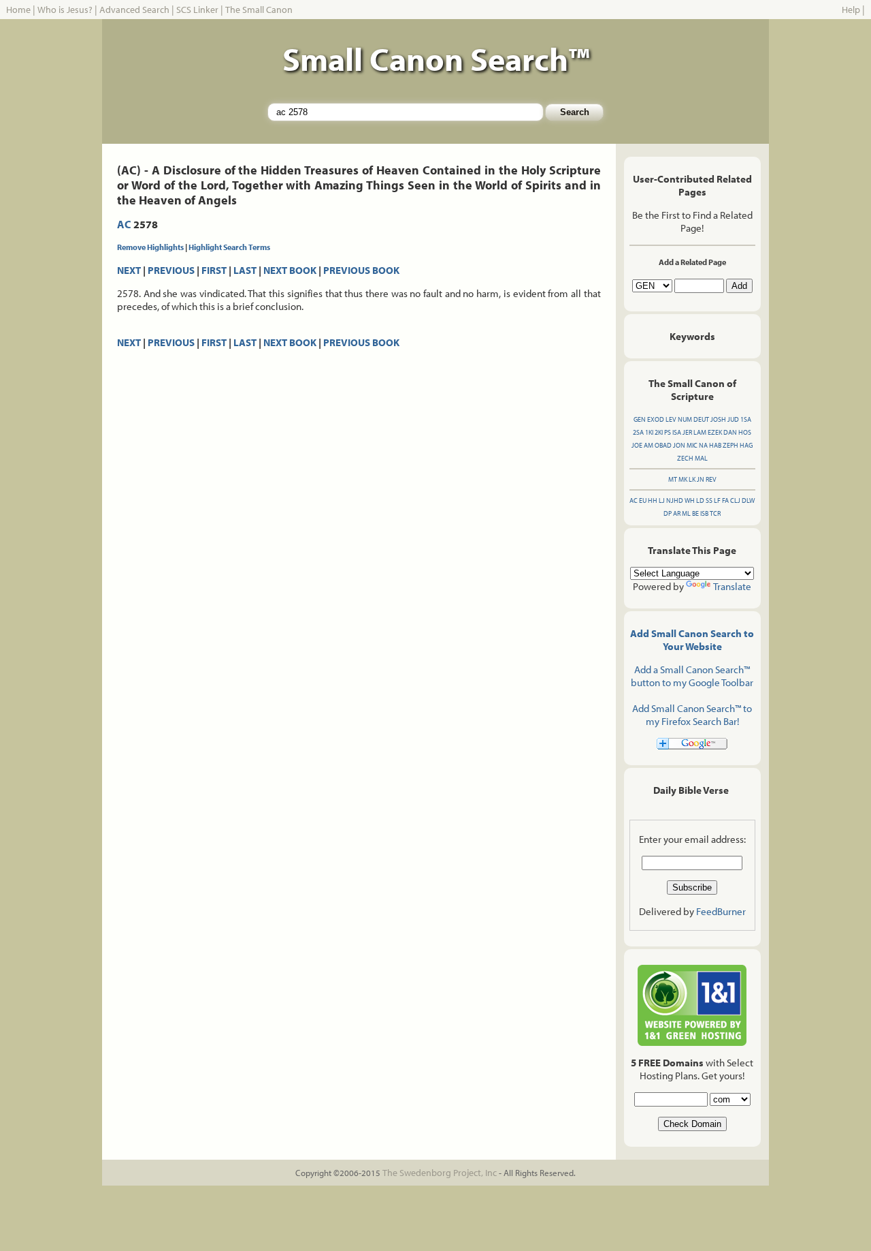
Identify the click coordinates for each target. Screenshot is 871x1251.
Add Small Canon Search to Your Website (692, 640)
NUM (685, 419)
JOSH (718, 419)
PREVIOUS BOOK (361, 270)
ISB (704, 513)
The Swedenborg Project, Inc (439, 1173)
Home (18, 9)
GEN (640, 419)
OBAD (663, 445)
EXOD (655, 419)
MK (682, 479)
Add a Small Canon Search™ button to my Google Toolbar (692, 676)
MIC (692, 445)
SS (709, 500)
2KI (659, 432)
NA (703, 445)
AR (676, 513)
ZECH (685, 458)
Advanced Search (134, 9)
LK (692, 479)
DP (667, 513)
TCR (715, 513)
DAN (730, 432)
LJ (662, 500)
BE (695, 513)
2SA (638, 432)
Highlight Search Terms (229, 247)
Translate (732, 586)
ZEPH (730, 445)
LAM (699, 432)
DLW (748, 500)
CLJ (735, 500)
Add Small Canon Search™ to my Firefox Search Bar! (692, 715)
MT (672, 479)
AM (648, 445)
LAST (245, 270)
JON (679, 445)
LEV (670, 419)
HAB (715, 445)
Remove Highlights (150, 247)
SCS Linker (197, 9)
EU (642, 500)
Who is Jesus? (65, 9)
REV (711, 479)
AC (124, 224)
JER (687, 432)
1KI (649, 432)
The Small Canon (259, 9)
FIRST (214, 270)
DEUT (701, 419)
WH (690, 500)
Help (851, 9)
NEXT (129, 270)
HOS (744, 432)
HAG (746, 445)
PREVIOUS (171, 270)
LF (717, 500)
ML (686, 513)
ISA (676, 432)
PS (667, 432)
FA (725, 500)
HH (652, 500)
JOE (636, 445)
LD (700, 500)
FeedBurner (721, 911)
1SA (745, 419)
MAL (701, 458)
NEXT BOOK (289, 270)
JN (700, 479)
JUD (733, 419)
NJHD (674, 500)
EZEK (715, 432)
